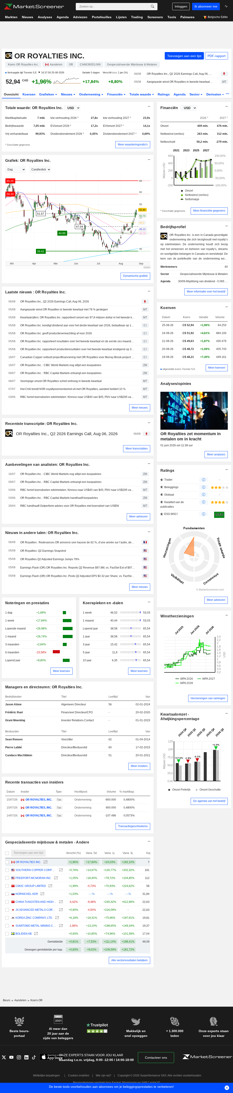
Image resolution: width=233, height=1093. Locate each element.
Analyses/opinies (175, 384)
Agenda (180, 94)
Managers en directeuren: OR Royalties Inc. (44, 687)
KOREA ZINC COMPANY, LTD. (34, 917)
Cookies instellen (78, 1075)
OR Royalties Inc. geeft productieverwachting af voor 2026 (56, 333)
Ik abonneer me (206, 6)
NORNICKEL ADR (26, 894)
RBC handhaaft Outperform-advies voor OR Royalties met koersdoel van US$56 (69, 505)
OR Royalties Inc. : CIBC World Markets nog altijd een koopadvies (60, 365)
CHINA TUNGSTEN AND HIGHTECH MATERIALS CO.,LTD (36, 901)
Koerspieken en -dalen (103, 603)
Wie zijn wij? (103, 1075)
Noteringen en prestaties (27, 603)
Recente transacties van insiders (34, 782)
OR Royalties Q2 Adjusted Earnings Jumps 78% (49, 559)
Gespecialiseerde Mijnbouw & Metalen (204, 274)
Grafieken (47, 94)
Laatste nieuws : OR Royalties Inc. (35, 292)
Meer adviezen (138, 516)
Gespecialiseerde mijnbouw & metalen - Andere (47, 842)
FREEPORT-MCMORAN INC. (33, 878)
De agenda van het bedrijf (209, 801)
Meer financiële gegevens (209, 210)
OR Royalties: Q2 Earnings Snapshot (43, 550)
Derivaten (214, 94)
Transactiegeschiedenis (133, 826)
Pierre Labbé (13, 747)
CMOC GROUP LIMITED (30, 886)
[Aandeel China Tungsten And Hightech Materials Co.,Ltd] (60, 902)
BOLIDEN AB (23, 933)
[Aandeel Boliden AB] (35, 933)
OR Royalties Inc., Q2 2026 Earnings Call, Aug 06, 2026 (180, 73)
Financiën (115, 94)
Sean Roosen (14, 739)
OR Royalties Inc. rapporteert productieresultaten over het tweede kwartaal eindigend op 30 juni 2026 (77, 349)
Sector (195, 94)
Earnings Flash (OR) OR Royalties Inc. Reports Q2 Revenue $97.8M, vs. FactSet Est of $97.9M (77, 567)
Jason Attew (13, 704)
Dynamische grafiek (135, 275)
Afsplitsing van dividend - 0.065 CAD (208, 281)
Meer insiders (139, 766)
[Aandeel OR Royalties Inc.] (45, 862)
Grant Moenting (15, 720)
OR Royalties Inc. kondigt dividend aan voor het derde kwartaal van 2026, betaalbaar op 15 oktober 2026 (77, 325)
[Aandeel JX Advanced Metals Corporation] (60, 910)
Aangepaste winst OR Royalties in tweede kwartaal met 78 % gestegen (180, 81)
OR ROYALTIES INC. (28, 862)
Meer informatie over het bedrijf (206, 291)
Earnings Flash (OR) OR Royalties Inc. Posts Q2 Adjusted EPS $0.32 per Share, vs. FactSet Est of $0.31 (77, 576)
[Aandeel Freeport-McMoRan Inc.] (55, 878)
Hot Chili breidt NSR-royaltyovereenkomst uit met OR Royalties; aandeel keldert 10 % (73, 389)
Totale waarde (140, 94)
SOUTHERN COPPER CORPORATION (36, 870)
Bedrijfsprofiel (173, 227)
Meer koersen (61, 671)
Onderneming (90, 94)
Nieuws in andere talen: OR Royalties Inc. (42, 533)
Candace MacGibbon (18, 755)
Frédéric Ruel (14, 712)
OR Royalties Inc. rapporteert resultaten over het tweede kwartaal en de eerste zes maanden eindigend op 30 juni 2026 (77, 341)
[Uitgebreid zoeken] (152, 6)
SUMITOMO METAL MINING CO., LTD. (36, 925)
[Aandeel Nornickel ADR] (41, 894)
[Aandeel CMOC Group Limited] (49, 886)
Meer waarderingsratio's (133, 144)
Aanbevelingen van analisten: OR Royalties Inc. (47, 465)
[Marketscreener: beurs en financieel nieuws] (34, 6)
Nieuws (67, 94)
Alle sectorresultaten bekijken (129, 960)
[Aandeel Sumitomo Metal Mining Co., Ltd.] (60, 925)
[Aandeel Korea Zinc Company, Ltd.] (56, 918)
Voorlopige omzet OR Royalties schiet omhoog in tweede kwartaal (61, 381)
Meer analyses (216, 454)
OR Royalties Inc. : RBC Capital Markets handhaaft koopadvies (59, 497)
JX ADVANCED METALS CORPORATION (36, 909)
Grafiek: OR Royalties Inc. (28, 160)
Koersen (29, 94)
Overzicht (11, 94)
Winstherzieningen (177, 616)
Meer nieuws (140, 407)
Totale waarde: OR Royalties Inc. (34, 108)
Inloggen (181, 6)
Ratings (164, 94)
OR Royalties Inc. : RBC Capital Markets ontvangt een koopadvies (60, 373)
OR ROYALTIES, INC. (38, 799)
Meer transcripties (137, 448)
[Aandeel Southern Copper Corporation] (60, 870)
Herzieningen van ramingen (208, 698)
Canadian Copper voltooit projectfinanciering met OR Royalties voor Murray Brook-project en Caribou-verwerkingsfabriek (77, 357)
